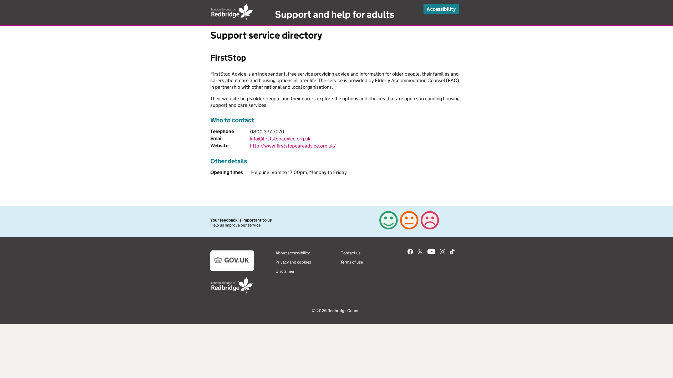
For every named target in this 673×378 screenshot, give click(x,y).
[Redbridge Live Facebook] (410, 252)
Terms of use (351, 262)
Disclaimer (285, 271)
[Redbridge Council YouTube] (431, 252)
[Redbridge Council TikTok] (452, 252)
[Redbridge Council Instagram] (442, 252)
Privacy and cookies (293, 262)
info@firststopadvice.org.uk (280, 139)
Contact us (350, 252)
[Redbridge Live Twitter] (420, 252)
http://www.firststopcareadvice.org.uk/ (293, 146)
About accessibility (293, 252)
